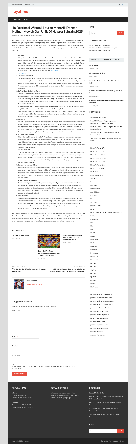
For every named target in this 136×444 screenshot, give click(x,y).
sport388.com (95, 192)
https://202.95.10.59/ (97, 161)
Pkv (91, 222)
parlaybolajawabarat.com (99, 318)
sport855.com (95, 189)
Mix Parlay (94, 219)
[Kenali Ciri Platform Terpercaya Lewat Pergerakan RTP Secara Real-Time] (49, 242)
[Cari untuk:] (106, 33)
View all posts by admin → (35, 284)
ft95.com (93, 195)
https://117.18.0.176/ (97, 148)
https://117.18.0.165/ (97, 165)
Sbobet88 (93, 202)
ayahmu (21, 11)
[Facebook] (117, 4)
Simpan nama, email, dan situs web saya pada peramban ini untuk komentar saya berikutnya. (44, 367)
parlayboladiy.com (96, 331)
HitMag (121, 441)
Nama (15, 337)
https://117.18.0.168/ (97, 155)
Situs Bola (93, 178)
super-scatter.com (96, 175)
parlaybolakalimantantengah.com (101, 304)
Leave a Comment (36, 35)
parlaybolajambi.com (97, 321)
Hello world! (93, 65)
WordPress (112, 441)
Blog (33, 4)
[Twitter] (120, 4)
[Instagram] (122, 4)
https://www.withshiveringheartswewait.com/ (106, 212)
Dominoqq (94, 253)
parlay (92, 209)
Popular (95, 59)
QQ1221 (93, 277)
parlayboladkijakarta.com (99, 328)
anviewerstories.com (97, 335)
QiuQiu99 (93, 273)
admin (28, 35)
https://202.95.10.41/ (97, 151)
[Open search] (122, 19)
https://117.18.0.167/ (97, 168)
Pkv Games (54, 70)
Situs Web (16, 355)
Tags (117, 59)
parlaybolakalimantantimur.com (101, 298)
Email (15, 346)
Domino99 (94, 260)
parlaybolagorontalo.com (99, 325)
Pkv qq (92, 233)
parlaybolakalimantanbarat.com (101, 308)
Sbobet (92, 199)
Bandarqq (93, 182)
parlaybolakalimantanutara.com (101, 294)
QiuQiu (93, 263)
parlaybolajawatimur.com (99, 311)
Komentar (16, 310)
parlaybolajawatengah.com (99, 314)
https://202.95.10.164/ (98, 158)
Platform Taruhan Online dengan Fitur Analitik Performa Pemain (72, 237)
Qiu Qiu (93, 270)
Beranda (27, 4)
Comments (107, 59)
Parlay (92, 216)
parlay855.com (95, 205)
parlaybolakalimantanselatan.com (101, 301)
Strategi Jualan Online (20, 235)
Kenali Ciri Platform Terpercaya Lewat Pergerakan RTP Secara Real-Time (49, 253)
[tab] (95, 60)
